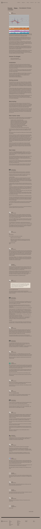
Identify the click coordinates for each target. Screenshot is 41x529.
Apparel (10, 525)
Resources (23, 2)
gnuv (12, 231)
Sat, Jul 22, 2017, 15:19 (13, 341)
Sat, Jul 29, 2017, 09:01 (13, 436)
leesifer (12, 458)
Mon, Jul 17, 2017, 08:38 (13, 328)
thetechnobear (13, 169)
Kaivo (10, 522)
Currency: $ (31, 2)
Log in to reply (31, 511)
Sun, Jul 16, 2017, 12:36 (13, 265)
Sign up (39, 2)
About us (28, 2)
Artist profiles (18, 521)
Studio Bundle (11, 524)
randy (12, 212)
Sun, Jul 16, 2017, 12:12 (13, 249)
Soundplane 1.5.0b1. (24, 35)
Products (18, 2)
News (15, 8)
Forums (10, 8)
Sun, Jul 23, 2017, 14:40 (13, 352)
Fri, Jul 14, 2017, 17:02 (13, 13)
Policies (18, 525)
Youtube (26, 521)
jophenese (12, 264)
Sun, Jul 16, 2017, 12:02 (13, 232)
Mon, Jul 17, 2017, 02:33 (13, 298)
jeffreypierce (13, 435)
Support (18, 524)
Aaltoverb (10, 521)
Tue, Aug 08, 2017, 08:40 (13, 498)
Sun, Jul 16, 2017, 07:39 (13, 170)
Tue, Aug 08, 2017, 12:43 (13, 506)
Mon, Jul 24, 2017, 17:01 (13, 391)
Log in (35, 2)
